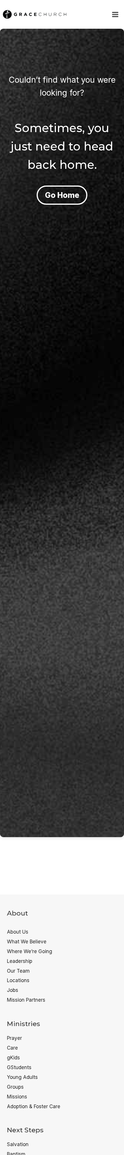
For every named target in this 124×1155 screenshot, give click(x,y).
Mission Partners (26, 1000)
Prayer (14, 1038)
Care (12, 1048)
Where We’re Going (29, 951)
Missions (17, 1097)
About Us (17, 932)
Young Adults (22, 1077)
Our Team (18, 971)
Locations (18, 980)
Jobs (12, 990)
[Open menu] (115, 14)
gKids (13, 1058)
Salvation (18, 1144)
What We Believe (26, 942)
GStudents (19, 1067)
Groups (15, 1087)
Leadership (19, 961)
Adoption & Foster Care (33, 1106)
